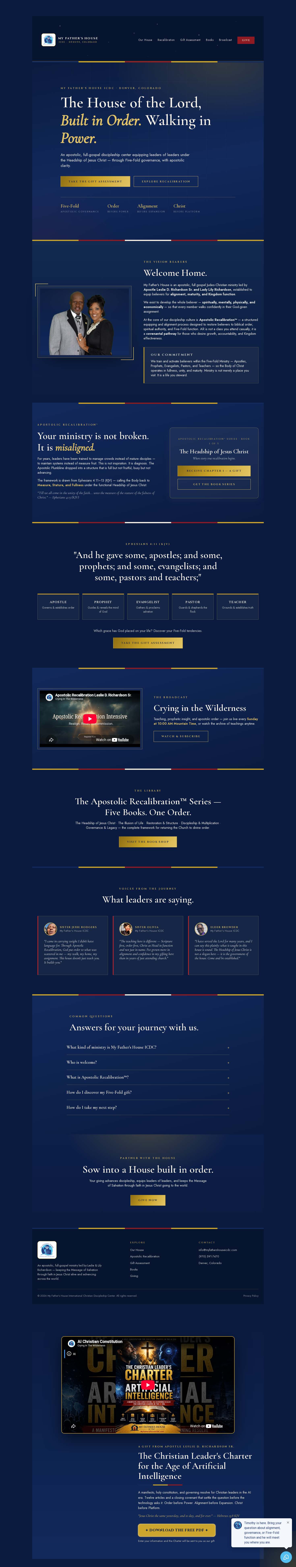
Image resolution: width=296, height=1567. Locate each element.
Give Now (148, 1200)
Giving (134, 1276)
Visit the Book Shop (148, 842)
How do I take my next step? (92, 1107)
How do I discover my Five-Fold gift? (99, 1092)
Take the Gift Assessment (95, 181)
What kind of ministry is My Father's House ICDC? (111, 1047)
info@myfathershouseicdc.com (218, 1250)
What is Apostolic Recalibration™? (98, 1077)
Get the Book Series (214, 484)
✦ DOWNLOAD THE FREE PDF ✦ (176, 1530)
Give (246, 40)
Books (209, 40)
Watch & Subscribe (180, 736)
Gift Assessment (190, 40)
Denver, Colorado (210, 1263)
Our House (145, 40)
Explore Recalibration (166, 181)
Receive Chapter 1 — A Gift (214, 471)
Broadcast (225, 40)
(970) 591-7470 (209, 1256)
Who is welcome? (82, 1062)
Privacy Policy (251, 1296)
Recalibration (166, 40)
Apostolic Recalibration (144, 1256)
